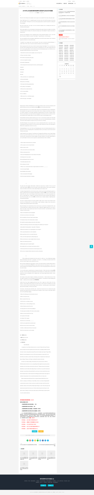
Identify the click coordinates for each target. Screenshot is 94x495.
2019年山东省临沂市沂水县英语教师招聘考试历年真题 (28, 444)
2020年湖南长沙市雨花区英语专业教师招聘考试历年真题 (24, 468)
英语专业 (31, 6)
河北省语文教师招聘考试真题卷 (72, 58)
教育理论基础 (70, 3)
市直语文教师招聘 (61, 45)
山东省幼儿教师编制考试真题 (66, 56)
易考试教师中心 (22, 3)
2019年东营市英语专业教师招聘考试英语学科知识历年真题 (47, 445)
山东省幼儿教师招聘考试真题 (72, 55)
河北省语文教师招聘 (61, 58)
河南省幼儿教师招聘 (61, 51)
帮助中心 (50, 485)
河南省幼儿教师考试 (66, 51)
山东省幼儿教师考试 (66, 55)
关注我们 (73, 1)
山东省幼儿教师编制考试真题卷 (72, 56)
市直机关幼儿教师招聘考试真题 (72, 48)
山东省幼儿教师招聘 (61, 55)
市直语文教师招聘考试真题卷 (72, 45)
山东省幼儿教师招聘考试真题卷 (61, 56)
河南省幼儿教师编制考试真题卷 (72, 53)
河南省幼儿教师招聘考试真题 (72, 51)
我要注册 (24, 1)
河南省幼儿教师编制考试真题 (66, 53)
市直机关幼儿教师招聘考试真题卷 (61, 50)
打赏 (41, 431)
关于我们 (43, 485)
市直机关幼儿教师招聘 (61, 48)
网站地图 (40, 492)
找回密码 (27, 1)
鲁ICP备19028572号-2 (45, 492)
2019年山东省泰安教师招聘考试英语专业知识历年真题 (38, 10)
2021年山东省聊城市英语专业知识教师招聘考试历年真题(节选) (24, 458)
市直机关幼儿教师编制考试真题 (72, 50)
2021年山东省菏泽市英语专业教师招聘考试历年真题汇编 (33, 458)
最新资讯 (65, 3)
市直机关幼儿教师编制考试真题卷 (66, 50)
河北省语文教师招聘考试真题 (66, 58)
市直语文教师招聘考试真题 (66, 45)
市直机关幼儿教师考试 (66, 48)
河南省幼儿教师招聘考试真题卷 (61, 53)
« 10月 (60, 76)
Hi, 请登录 (20, 1)
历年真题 (28, 6)
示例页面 (69, 1)
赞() (34, 431)
